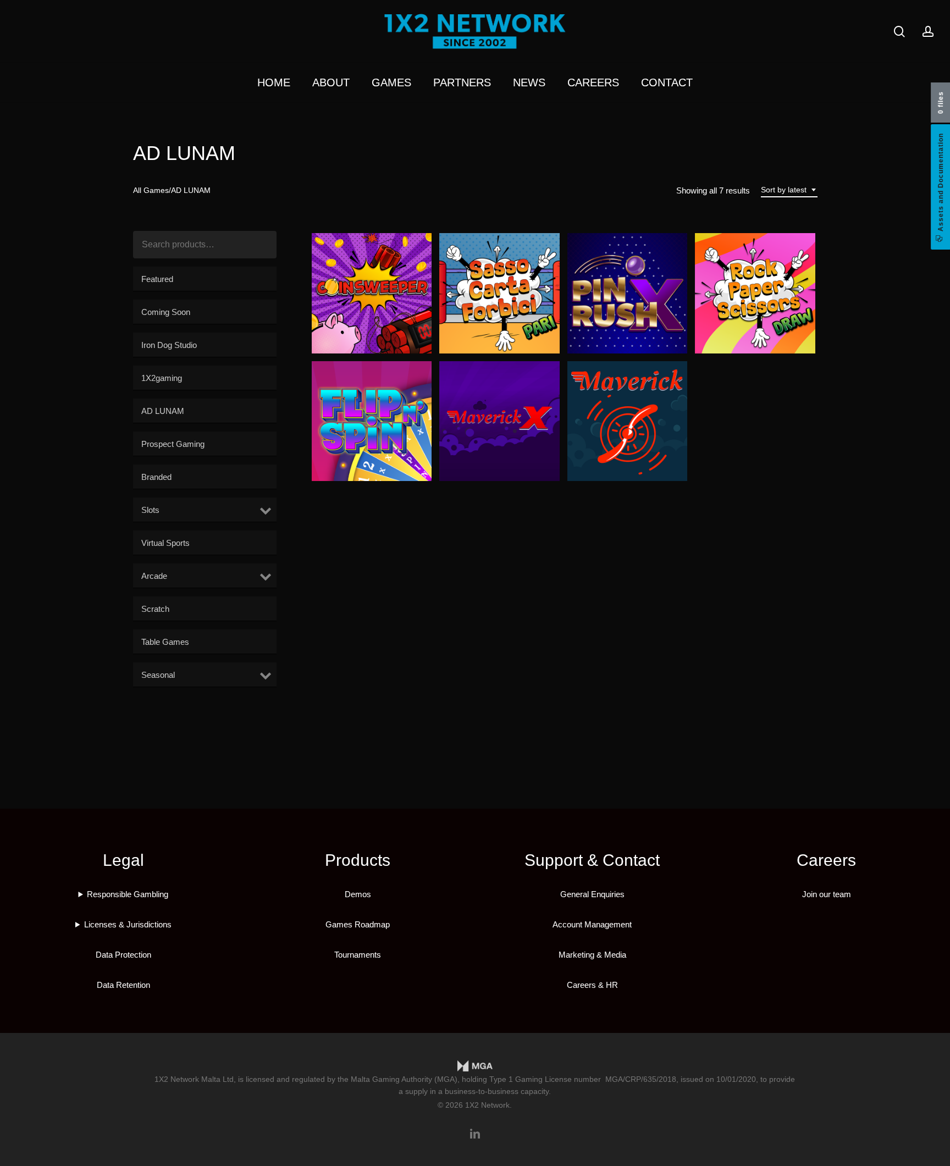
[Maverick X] (499, 421)
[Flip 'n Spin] (372, 421)
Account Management (592, 924)
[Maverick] (627, 421)
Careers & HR (592, 985)
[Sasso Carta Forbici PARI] (499, 293)
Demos (358, 894)
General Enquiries (592, 894)
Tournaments (357, 954)
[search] (899, 31)
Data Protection (123, 954)
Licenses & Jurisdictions (128, 924)
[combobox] (789, 190)
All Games (151, 190)
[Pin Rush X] (627, 293)
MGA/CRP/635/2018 (640, 1079)
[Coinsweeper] (372, 293)
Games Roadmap (357, 924)
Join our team (826, 894)
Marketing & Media (592, 954)
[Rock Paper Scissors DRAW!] (755, 293)
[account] (928, 31)
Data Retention (123, 985)
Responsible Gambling (127, 894)
